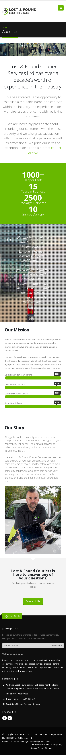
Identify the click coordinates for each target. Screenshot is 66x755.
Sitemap (48, 748)
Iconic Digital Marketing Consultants (34, 741)
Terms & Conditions (40, 744)
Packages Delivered (33, 203)
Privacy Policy (56, 744)
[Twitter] (10, 718)
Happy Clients (33, 180)
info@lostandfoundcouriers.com (26, 704)
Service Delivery (33, 214)
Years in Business (33, 191)
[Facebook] (4, 718)
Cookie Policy (37, 748)
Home (5, 27)
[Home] (20, 10)
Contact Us (33, 601)
